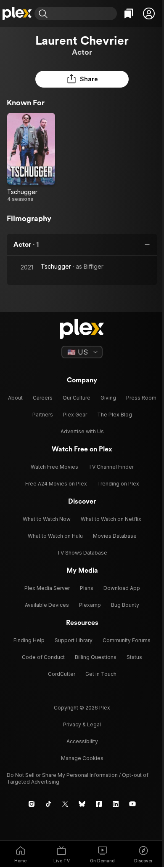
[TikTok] (48, 803)
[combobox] (83, 13)
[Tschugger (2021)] (31, 158)
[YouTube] (132, 803)
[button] (148, 13)
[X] (65, 803)
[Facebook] (98, 803)
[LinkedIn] (115, 803)
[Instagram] (31, 803)
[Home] (17, 13)
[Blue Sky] (82, 803)
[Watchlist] (128, 13)
